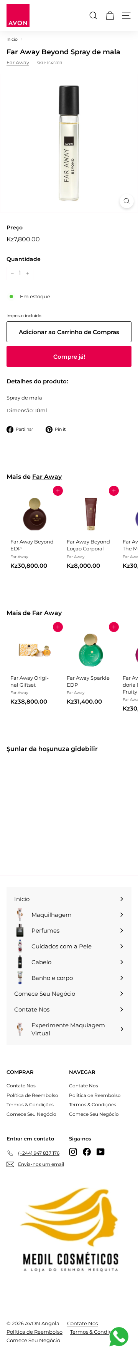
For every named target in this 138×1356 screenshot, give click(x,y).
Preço (15, 227)
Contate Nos (21, 1085)
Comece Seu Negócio (31, 1114)
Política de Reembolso (32, 1095)
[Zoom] (127, 201)
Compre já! (69, 356)
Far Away (18, 62)
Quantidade (24, 259)
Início (12, 39)
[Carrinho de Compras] (110, 15)
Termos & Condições (30, 1104)
